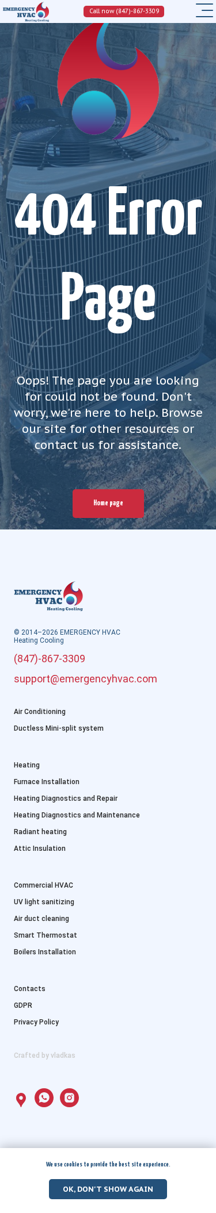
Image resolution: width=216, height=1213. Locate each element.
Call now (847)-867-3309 (124, 11)
